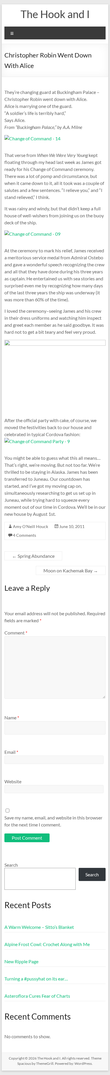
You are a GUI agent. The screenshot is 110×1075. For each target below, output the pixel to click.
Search (11, 865)
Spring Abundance (33, 556)
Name (11, 717)
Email (11, 752)
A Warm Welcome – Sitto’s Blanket (39, 927)
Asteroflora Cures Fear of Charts (37, 996)
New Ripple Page (21, 961)
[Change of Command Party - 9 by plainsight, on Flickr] (37, 441)
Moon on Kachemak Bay (70, 570)
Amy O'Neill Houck (30, 526)
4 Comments (24, 535)
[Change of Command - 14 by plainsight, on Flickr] (32, 138)
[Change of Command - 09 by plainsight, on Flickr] (32, 234)
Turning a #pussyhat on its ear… (36, 978)
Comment (15, 632)
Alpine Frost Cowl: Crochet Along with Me (47, 944)
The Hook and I (55, 14)
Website (12, 781)
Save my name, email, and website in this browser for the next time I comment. (53, 821)
